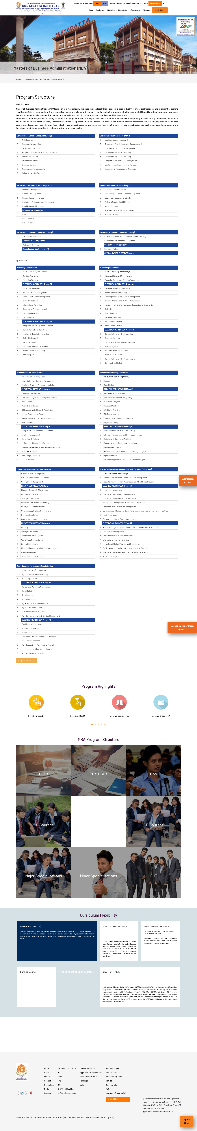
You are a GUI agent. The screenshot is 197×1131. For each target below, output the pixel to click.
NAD (59, 1081)
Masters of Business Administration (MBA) (44, 79)
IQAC (60, 1072)
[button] (10, 44)
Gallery (83, 1085)
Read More (58, 789)
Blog (91, 3)
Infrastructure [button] (135, 10)
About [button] (91, 10)
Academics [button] (100, 10)
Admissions (111, 1081)
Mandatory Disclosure (67, 1068)
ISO (59, 1085)
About (46, 1072)
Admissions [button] (111, 10)
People (47, 1076)
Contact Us (144, 3)
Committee (49, 1085)
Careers (47, 1093)
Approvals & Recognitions (91, 1072)
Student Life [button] (122, 10)
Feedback (135, 3)
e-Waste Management (67, 1093)
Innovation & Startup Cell (116, 1093)
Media (46, 1089)
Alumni (112, 3)
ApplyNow (187, 1121)
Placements (84, 3)
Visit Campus (111, 1072)
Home (76, 3)
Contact (47, 1081)
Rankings (84, 1081)
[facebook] (17, 1093)
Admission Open (112, 1068)
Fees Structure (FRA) (123, 3)
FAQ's (108, 1089)
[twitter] (22, 1093)
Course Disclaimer (87, 1068)
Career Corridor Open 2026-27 (182, 627)
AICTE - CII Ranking (66, 1089)
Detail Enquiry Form (114, 1076)
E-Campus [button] (146, 10)
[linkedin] (26, 1093)
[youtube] (30, 1093)
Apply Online (159, 10)
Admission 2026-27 (188, 480)
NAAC (60, 1076)
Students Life (111, 1085)
